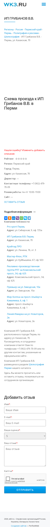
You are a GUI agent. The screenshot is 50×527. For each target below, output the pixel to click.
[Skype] (25, 218)
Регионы (9, 29)
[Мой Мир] (13, 218)
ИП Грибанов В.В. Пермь (20, 236)
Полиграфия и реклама (26, 33)
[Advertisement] (25, 67)
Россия (19, 29)
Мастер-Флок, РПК (17, 256)
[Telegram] (29, 218)
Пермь (8, 33)
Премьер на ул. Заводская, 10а (23, 287)
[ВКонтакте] (6, 218)
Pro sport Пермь (16, 226)
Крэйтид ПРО (14, 246)
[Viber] (17, 218)
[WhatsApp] (21, 218)
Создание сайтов (18, 526)
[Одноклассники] (9, 218)
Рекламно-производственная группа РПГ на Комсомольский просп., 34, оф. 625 (24, 270)
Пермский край (33, 29)
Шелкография (11, 36)
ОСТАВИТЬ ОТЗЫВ (14, 201)
